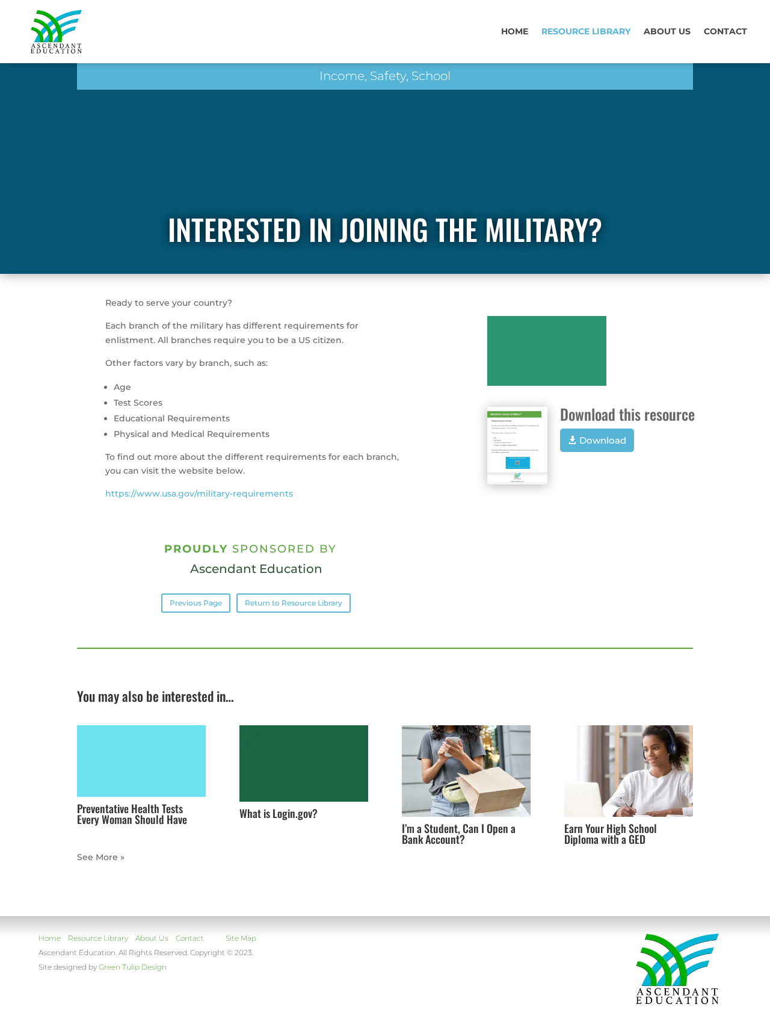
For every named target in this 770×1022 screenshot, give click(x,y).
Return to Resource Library (293, 602)
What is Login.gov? (278, 813)
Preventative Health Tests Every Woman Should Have (132, 814)
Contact (725, 31)
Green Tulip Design (133, 966)
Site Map (241, 938)
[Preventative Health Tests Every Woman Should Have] (141, 761)
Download (602, 440)
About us (667, 31)
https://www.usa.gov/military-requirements (199, 493)
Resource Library (585, 31)
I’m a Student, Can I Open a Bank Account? (459, 833)
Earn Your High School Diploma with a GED (610, 833)
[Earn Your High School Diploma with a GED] (628, 771)
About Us (151, 938)
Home (514, 31)
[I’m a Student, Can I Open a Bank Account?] (466, 771)
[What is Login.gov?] (303, 763)
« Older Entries (109, 857)
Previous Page (196, 602)
